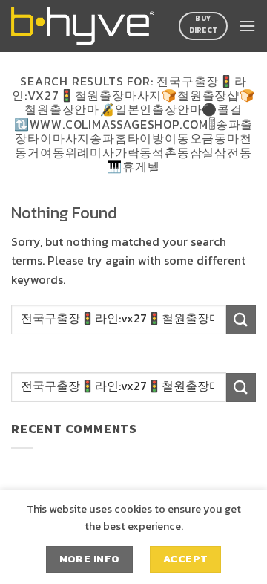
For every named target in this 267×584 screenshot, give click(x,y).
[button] (247, 25)
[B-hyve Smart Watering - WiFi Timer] (85, 26)
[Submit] (241, 319)
